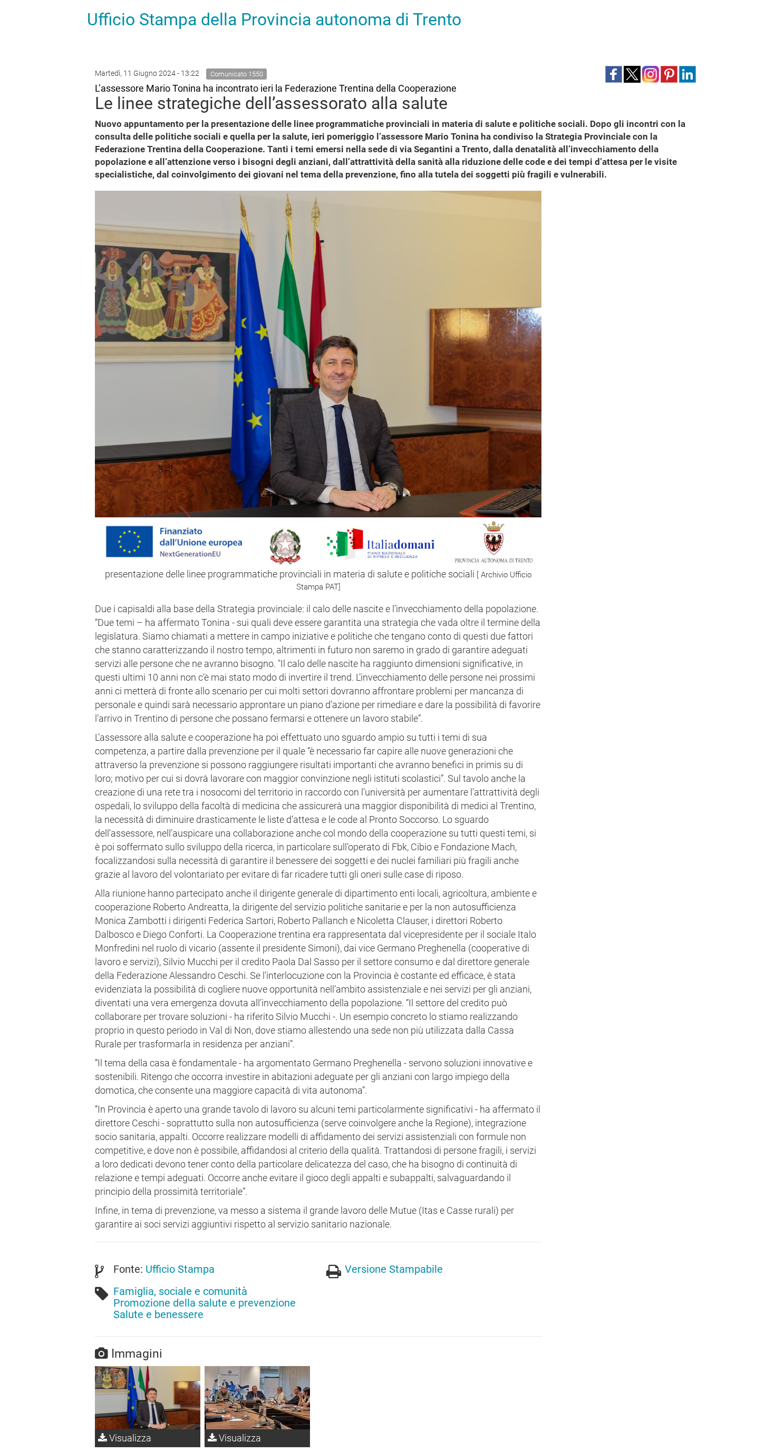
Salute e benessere (158, 1314)
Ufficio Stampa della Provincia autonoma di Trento (274, 19)
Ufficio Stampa (180, 1269)
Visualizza (129, 1438)
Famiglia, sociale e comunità (180, 1291)
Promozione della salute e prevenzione (204, 1303)
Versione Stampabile (394, 1269)
